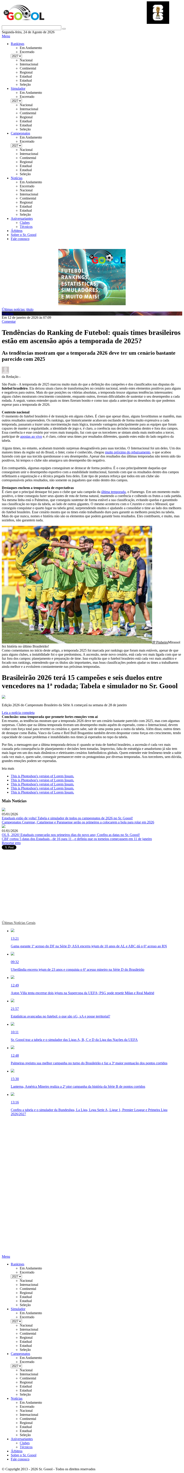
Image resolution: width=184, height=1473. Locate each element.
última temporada (113, 492)
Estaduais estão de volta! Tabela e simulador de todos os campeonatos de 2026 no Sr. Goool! (67, 818)
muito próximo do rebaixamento (127, 452)
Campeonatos (20, 133)
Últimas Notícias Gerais (18, 923)
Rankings (17, 44)
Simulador (18, 88)
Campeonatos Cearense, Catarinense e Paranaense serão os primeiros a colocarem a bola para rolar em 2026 (78, 822)
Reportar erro (11, 843)
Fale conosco (20, 239)
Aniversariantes (22, 218)
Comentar (9, 321)
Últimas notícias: (13, 309)
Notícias (16, 178)
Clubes (25, 222)
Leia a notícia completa (18, 713)
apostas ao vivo (31, 436)
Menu (6, 36)
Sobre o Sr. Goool (23, 235)
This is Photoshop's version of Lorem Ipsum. (42, 776)
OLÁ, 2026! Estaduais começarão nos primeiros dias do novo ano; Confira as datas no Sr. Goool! (71, 835)
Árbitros (16, 231)
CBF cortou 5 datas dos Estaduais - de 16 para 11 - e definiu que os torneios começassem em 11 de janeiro (77, 839)
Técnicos (26, 227)
